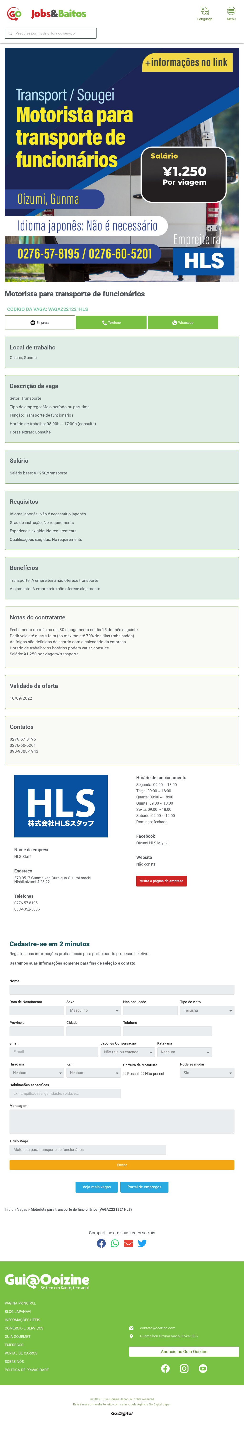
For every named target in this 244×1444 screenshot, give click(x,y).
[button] (101, 1243)
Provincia (17, 1023)
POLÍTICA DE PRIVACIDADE (27, 1370)
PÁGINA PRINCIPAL (20, 1303)
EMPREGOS (14, 1345)
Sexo (70, 1002)
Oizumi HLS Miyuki (152, 843)
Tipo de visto (190, 1002)
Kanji (70, 1064)
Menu (231, 19)
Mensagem (18, 1106)
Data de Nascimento (26, 1002)
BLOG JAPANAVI (18, 1312)
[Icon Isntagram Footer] (184, 1368)
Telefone (130, 1023)
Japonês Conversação (118, 1044)
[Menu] (231, 11)
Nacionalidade (134, 1002)
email (14, 1044)
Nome (14, 981)
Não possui (154, 1074)
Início (9, 1209)
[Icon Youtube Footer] (203, 1368)
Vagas (22, 1209)
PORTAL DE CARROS (21, 1353)
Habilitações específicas (29, 1085)
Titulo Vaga (19, 1141)
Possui (133, 1074)
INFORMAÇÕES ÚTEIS (22, 1320)
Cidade (71, 1023)
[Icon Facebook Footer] (165, 1368)
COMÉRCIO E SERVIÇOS (24, 1328)
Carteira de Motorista (140, 1065)
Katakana (164, 1044)
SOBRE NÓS (14, 1361)
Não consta (146, 864)
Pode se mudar (192, 1064)
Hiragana (17, 1064)
